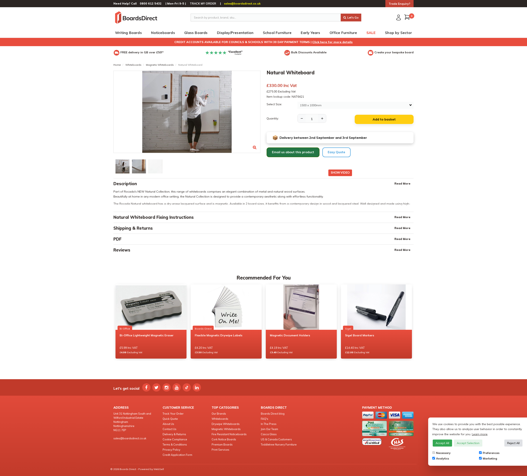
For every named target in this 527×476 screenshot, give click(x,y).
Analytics (442, 458)
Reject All (513, 443)
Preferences (491, 453)
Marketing (490, 458)
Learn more (479, 434)
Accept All (442, 443)
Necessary (443, 453)
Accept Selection (468, 443)
